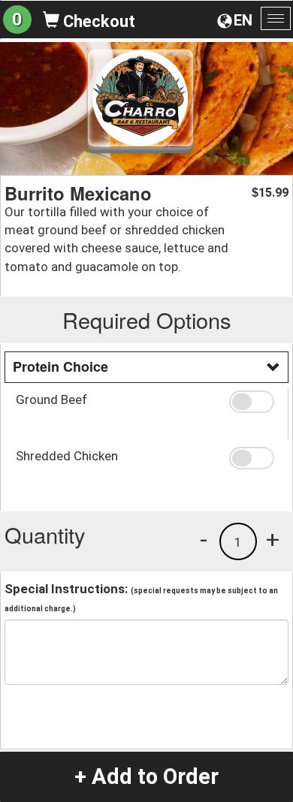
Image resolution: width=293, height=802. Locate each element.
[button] (253, 401)
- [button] (203, 539)
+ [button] (272, 539)
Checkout (97, 21)
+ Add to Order (146, 776)
